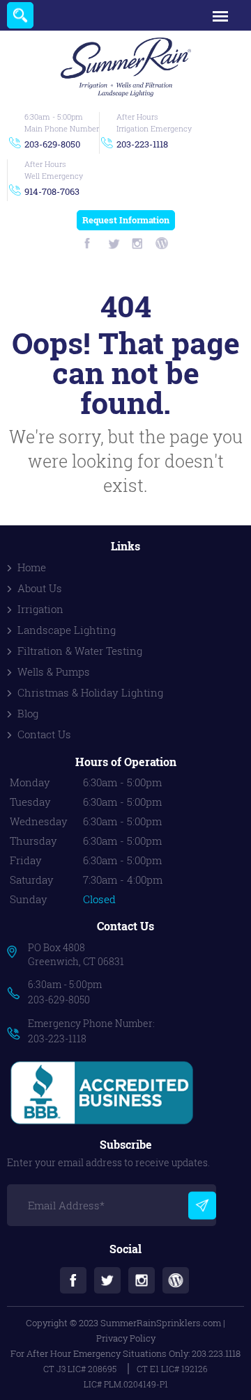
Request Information (125, 220)
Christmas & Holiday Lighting (90, 692)
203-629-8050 (52, 144)
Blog (27, 713)
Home (31, 567)
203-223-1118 (142, 144)
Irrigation (40, 609)
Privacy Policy (125, 1338)
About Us (39, 588)
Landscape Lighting (66, 630)
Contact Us (44, 734)
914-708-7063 (51, 191)
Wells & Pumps (53, 671)
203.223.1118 (216, 1353)
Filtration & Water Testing (79, 651)
